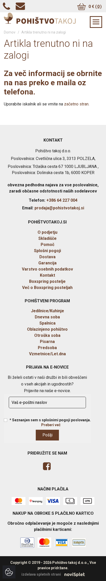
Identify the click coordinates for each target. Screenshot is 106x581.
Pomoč (47, 244)
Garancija (47, 263)
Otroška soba (47, 335)
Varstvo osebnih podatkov (47, 269)
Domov (9, 32)
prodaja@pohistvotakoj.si (59, 208)
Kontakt (47, 275)
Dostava (47, 256)
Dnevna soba (47, 317)
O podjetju (47, 232)
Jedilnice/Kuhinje (47, 310)
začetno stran (76, 104)
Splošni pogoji (47, 250)
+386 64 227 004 (61, 200)
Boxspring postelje (47, 281)
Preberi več (50, 425)
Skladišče (47, 238)
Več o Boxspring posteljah (47, 287)
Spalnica (47, 323)
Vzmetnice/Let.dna (47, 353)
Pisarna (47, 341)
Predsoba (47, 347)
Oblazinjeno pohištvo (47, 329)
